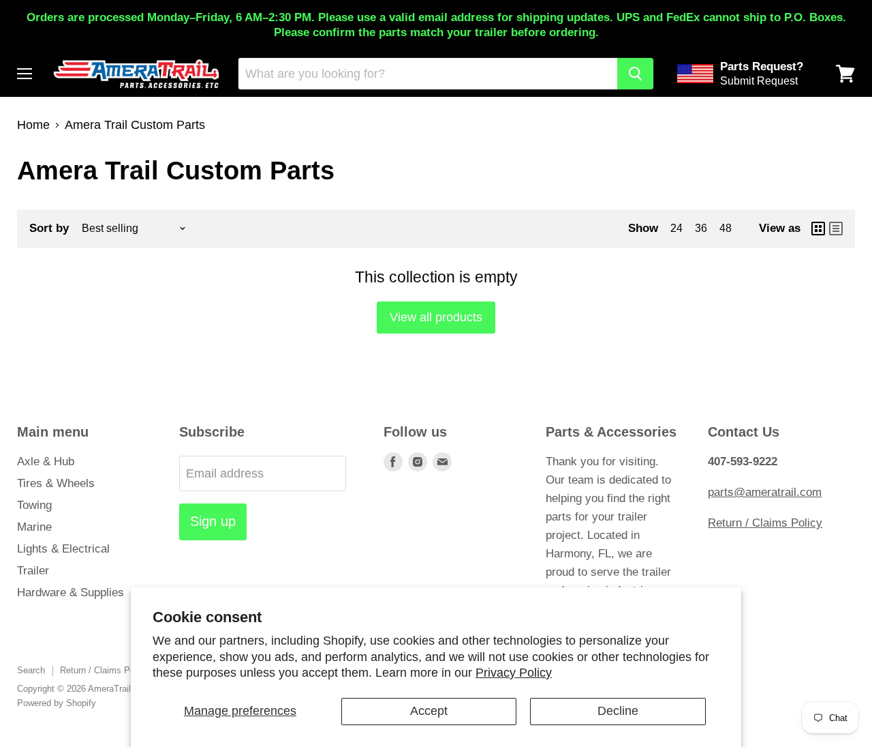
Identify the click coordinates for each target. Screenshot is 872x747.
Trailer (33, 570)
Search (31, 670)
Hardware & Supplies (70, 592)
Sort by (49, 228)
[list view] (836, 228)
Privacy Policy (514, 672)
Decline (617, 711)
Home (33, 125)
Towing (34, 505)
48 (725, 228)
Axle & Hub (45, 461)
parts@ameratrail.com (765, 492)
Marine (34, 527)
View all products (436, 317)
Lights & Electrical (63, 548)
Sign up (213, 521)
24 (676, 228)
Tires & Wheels (56, 483)
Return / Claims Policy (765, 522)
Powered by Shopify (56, 703)
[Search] (635, 73)
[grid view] (818, 228)
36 (701, 228)
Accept (429, 711)
